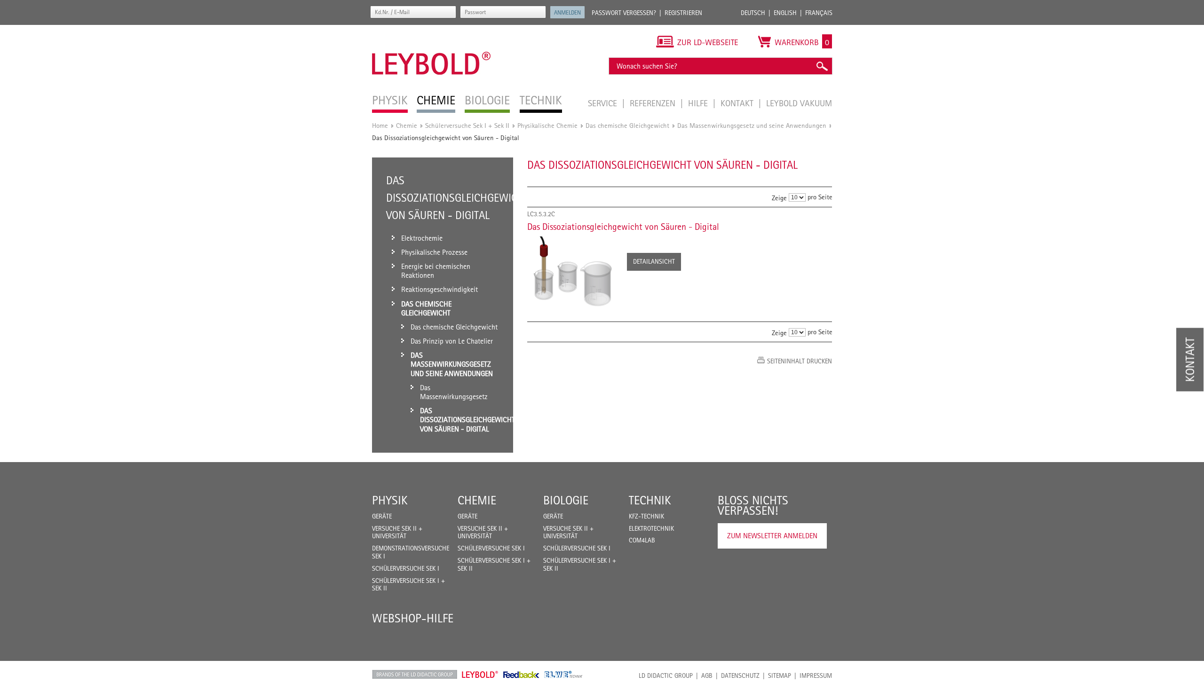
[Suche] (822, 66)
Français (818, 12)
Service (603, 103)
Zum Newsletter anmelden (772, 535)
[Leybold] (431, 29)
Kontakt (738, 103)
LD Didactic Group (666, 675)
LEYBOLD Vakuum (799, 103)
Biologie (565, 500)
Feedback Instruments (521, 674)
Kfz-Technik (646, 516)
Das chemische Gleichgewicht (627, 125)
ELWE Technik (563, 674)
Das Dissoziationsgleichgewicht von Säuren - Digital (623, 226)
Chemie (406, 125)
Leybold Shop (480, 674)
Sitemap (779, 675)
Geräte (382, 516)
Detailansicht (654, 261)
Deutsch (753, 12)
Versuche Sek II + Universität (397, 532)
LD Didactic (414, 674)
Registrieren (683, 12)
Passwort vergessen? (624, 12)
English (785, 12)
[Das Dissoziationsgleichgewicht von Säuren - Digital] (572, 273)
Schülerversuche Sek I (405, 568)
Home (380, 125)
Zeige (779, 198)
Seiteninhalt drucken (799, 361)
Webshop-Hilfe (412, 618)
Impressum (816, 675)
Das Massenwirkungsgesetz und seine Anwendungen (751, 125)
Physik (390, 500)
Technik (650, 500)
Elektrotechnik (651, 528)
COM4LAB (642, 540)
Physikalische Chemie (547, 125)
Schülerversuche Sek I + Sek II (467, 125)
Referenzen (654, 103)
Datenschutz (740, 675)
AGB (707, 675)
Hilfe (699, 103)
